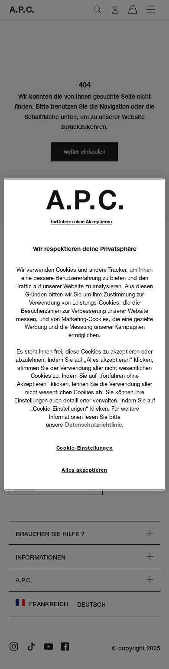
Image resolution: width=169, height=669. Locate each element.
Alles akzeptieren (84, 470)
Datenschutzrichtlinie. (94, 424)
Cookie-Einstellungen (84, 448)
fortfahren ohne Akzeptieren (81, 222)
